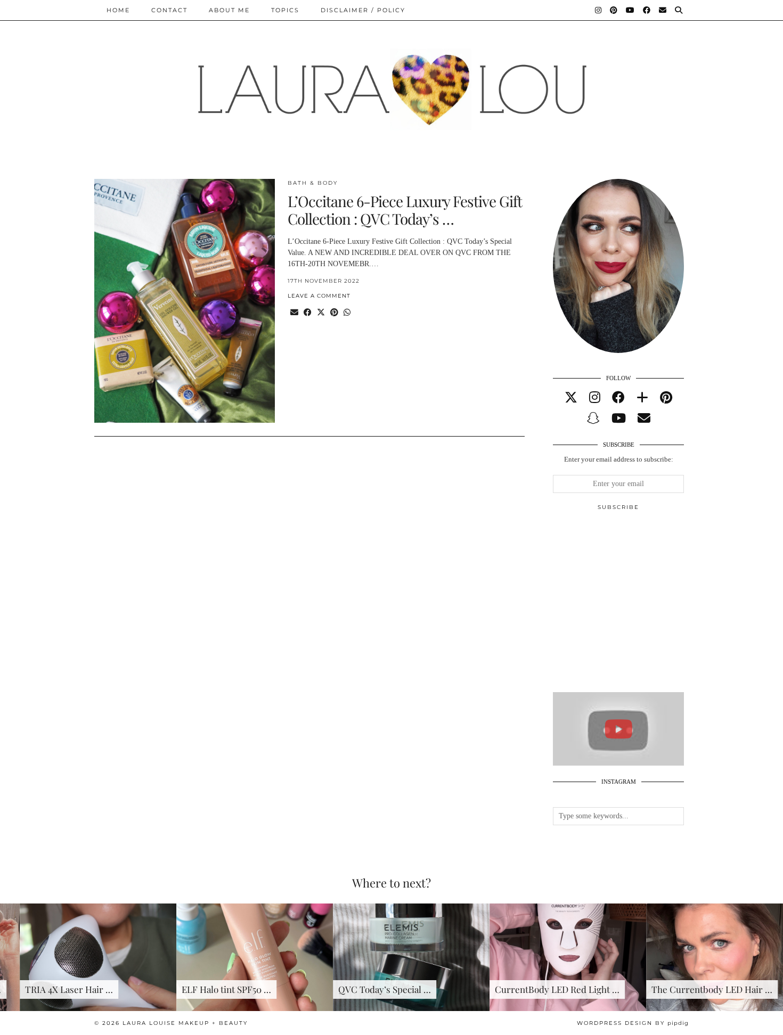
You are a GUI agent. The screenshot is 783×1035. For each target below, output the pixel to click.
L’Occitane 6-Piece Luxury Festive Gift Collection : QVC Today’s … (405, 210)
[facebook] (618, 398)
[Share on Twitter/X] (321, 312)
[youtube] (618, 418)
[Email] (663, 10)
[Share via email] (294, 312)
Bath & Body (313, 182)
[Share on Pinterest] (334, 312)
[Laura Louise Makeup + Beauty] (391, 81)
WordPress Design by (633, 1023)
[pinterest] (666, 398)
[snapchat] (593, 418)
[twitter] (571, 398)
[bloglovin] (642, 398)
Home (118, 10)
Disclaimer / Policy (363, 10)
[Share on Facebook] (307, 312)
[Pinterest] (614, 10)
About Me (229, 10)
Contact (169, 10)
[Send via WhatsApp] (347, 312)
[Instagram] (598, 10)
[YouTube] (630, 10)
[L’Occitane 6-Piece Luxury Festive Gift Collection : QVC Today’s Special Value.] (184, 301)
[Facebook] (647, 10)
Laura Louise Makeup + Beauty (185, 1023)
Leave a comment (319, 295)
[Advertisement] (633, 605)
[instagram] (594, 398)
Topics (285, 10)
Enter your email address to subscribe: (618, 459)
